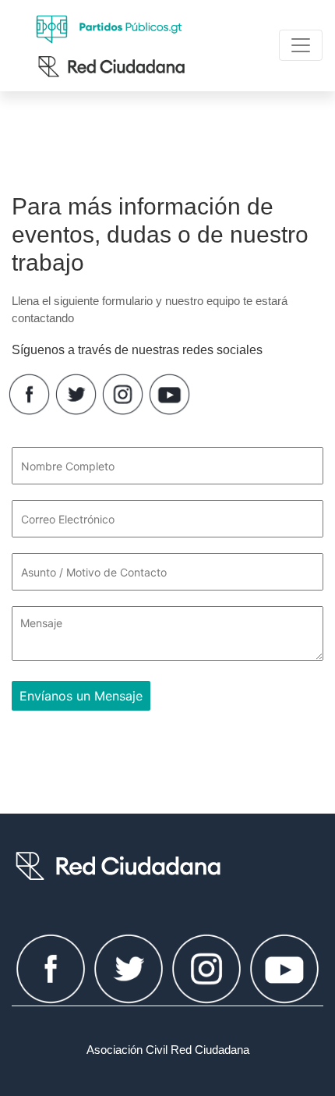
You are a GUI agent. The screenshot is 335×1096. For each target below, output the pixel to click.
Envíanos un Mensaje (81, 696)
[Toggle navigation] (301, 45)
